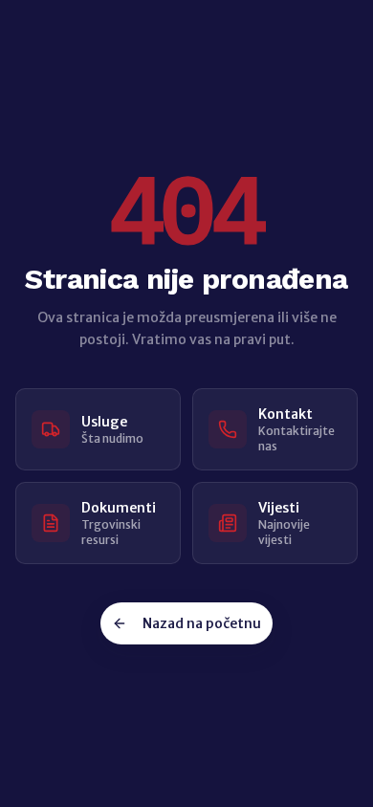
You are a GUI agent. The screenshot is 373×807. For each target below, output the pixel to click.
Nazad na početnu (202, 623)
